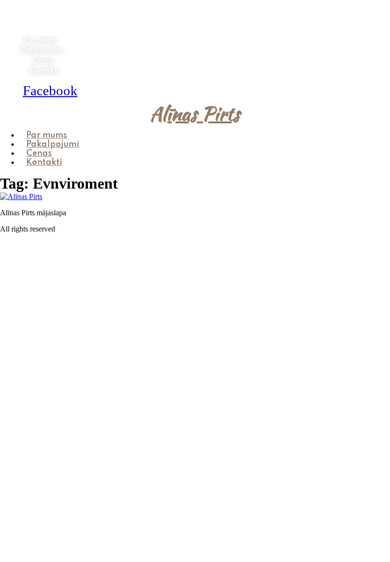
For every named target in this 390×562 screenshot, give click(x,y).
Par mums (40, 40)
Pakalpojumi (41, 50)
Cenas (43, 60)
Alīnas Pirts (195, 114)
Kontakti (44, 70)
